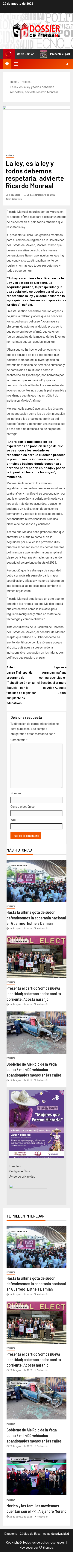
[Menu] (16, 64)
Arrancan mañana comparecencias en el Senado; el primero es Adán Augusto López (51, 680)
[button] (16, 64)
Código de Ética (19, 1171)
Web (13, 820)
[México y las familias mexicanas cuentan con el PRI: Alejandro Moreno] (36, 1474)
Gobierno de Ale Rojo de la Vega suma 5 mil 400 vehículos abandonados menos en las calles (34, 1069)
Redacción (15, 195)
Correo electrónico (22, 806)
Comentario (19, 740)
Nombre (15, 793)
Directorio (15, 1166)
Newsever (26, 1547)
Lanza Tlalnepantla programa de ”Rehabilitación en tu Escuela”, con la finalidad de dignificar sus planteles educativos (21, 685)
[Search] (67, 64)
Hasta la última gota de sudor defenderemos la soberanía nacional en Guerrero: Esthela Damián (36, 918)
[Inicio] (7, 64)
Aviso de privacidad (22, 1176)
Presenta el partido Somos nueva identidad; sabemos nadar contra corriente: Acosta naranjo (34, 994)
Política (10, 155)
